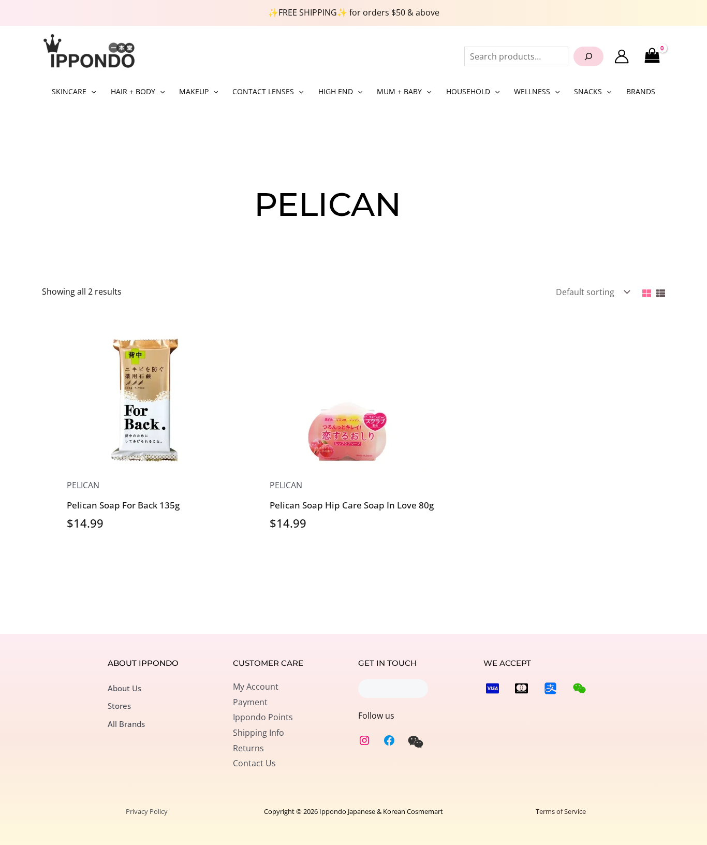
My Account (255, 686)
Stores (119, 706)
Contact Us (254, 763)
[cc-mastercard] (521, 688)
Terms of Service (561, 811)
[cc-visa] (492, 688)
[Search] (588, 56)
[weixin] (415, 742)
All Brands (126, 724)
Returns (248, 748)
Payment (250, 702)
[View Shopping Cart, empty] (652, 56)
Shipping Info (258, 732)
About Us (124, 688)
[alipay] (550, 688)
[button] (91, 91)
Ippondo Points (263, 717)
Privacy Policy (147, 811)
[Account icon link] (621, 56)
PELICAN (83, 485)
